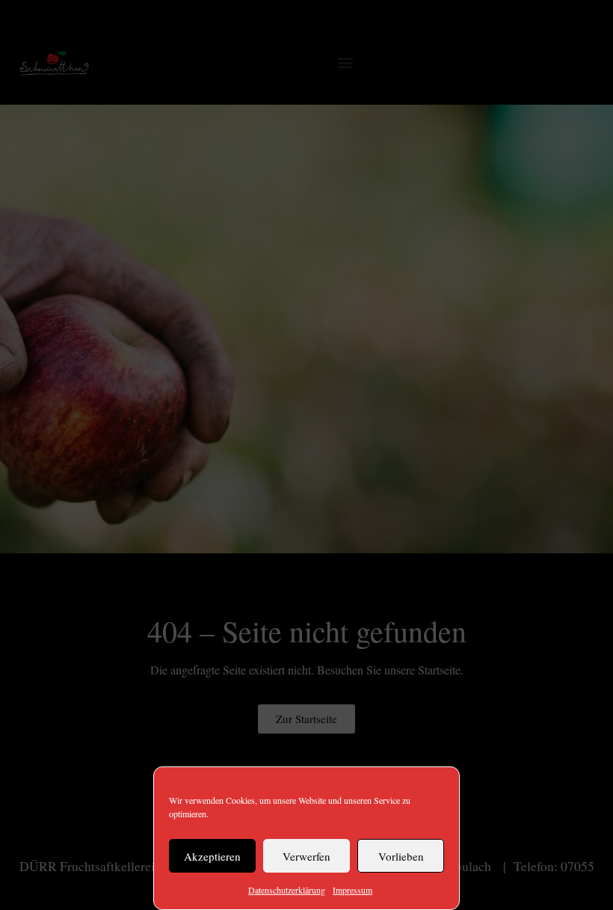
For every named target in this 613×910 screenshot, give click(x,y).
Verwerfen (306, 856)
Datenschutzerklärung (286, 890)
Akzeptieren (212, 856)
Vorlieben (401, 856)
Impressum (352, 890)
